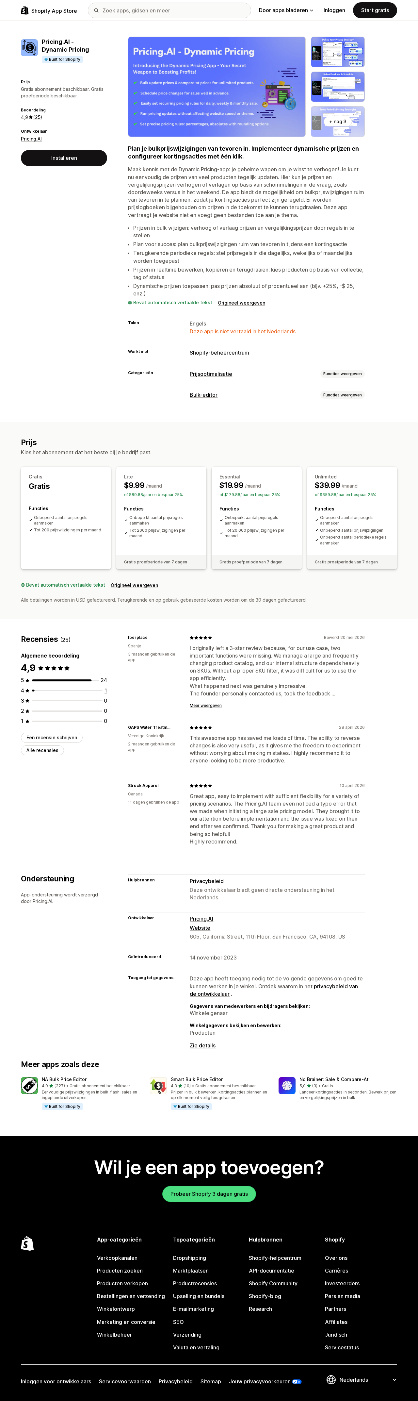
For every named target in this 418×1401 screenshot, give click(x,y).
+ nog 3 (337, 121)
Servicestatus (342, 1347)
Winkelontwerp (116, 1309)
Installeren (64, 158)
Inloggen (334, 10)
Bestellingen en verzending (131, 1296)
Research (260, 1309)
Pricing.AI (31, 139)
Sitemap (211, 1381)
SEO (178, 1322)
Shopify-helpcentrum (275, 1258)
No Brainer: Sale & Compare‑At (334, 1079)
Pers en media (342, 1296)
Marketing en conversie (126, 1322)
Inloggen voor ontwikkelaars (56, 1381)
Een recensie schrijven (51, 737)
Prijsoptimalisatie (211, 374)
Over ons (336, 1258)
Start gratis (375, 10)
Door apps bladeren (283, 10)
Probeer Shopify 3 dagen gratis (209, 1194)
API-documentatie (271, 1270)
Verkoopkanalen (117, 1258)
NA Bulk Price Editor (64, 1079)
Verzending (187, 1334)
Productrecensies (195, 1283)
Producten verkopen (122, 1283)
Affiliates (336, 1322)
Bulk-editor (203, 395)
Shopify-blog (265, 1296)
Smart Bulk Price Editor (197, 1079)
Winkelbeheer (114, 1334)
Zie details (203, 1045)
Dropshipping (189, 1258)
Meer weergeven (206, 705)
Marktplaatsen (191, 1270)
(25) (37, 117)
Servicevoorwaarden (125, 1381)
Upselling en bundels (198, 1296)
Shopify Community (273, 1283)
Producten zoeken (120, 1270)
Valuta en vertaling (196, 1347)
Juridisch (336, 1334)
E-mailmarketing (193, 1309)
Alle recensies (42, 750)
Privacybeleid (207, 881)
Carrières (336, 1270)
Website (200, 928)
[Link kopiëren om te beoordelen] (151, 637)
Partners (335, 1309)
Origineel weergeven (241, 303)
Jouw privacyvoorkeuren (260, 1381)
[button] (80, 1093)
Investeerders (342, 1283)
